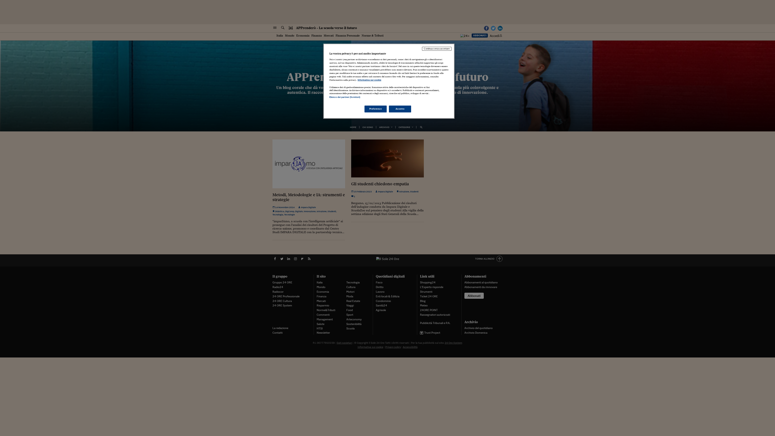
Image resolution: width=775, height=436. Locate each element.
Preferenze (375, 109)
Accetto (400, 109)
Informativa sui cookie (369, 80)
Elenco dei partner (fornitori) (344, 97)
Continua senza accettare (437, 48)
